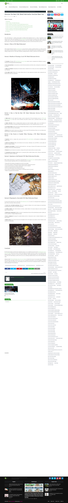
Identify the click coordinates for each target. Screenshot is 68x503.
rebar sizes (56, 255)
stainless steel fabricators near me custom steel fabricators (54, 270)
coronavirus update (50, 156)
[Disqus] (25, 339)
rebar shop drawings (51, 255)
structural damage (57, 303)
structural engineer (50, 313)
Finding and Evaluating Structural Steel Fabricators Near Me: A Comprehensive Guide (15, 489)
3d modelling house (57, 80)
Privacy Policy (57, 501)
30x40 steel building (50, 68)
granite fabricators (59, 186)
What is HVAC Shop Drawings (52, 356)
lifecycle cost (50, 212)
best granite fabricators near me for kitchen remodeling (54, 111)
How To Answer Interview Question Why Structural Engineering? (55, 202)
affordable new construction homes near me (54, 83)
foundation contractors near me (52, 179)
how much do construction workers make (53, 199)
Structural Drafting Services (52, 308)
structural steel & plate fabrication (53, 318)
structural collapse (50, 303)
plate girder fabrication (51, 235)
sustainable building (59, 346)
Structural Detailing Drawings (58, 305)
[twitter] (58, 1)
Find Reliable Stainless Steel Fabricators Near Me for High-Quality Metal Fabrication (15, 495)
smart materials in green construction (53, 265)
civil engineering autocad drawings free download (55, 121)
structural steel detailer (51, 326)
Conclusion (8, 31)
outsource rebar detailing (58, 229)
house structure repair (51, 197)
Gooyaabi (21, 501)
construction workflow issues (52, 143)
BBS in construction (50, 100)
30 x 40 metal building (58, 65)
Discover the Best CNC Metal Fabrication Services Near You (10, 294)
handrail (56, 192)
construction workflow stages (52, 144)
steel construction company (52, 285)
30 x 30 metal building (51, 65)
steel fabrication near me (51, 295)
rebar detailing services (59, 252)
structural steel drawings (51, 331)
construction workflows (51, 146)
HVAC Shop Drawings (51, 207)
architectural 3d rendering (51, 90)
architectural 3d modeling (51, 88)
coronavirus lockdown (59, 151)
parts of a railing (50, 230)
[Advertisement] (25, 366)
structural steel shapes (59, 338)
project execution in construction (52, 240)
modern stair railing (50, 222)
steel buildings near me (51, 283)
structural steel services (51, 338)
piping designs (50, 232)
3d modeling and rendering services (53, 75)
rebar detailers (56, 247)
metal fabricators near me (39, 265)
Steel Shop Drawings (51, 300)
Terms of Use (52, 501)
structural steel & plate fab (52, 316)
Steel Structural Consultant (9, 16)
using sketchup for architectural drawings (53, 353)
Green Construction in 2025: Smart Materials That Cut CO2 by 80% (57, 37)
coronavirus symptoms (58, 154)
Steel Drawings (58, 293)
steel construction (58, 283)
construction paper (50, 136)
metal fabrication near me (21, 265)
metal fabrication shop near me (30, 265)
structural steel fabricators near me (53, 336)
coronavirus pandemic (51, 154)
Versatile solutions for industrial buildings (54, 354)
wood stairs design (50, 364)
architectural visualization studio (52, 95)
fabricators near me (57, 174)
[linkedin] (62, 478)
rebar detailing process (51, 252)
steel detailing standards (51, 293)
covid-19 (49, 159)
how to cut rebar (50, 204)
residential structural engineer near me (53, 260)
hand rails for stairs (50, 192)
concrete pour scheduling (51, 128)
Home (6, 11)
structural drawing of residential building (53, 311)
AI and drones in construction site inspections (54, 85)
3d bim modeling (50, 73)
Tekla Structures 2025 (51, 348)
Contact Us (61, 501)
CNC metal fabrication (30, 139)
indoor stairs (49, 209)
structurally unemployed (51, 346)
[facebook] (56, 1)
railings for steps (59, 242)
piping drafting (55, 232)
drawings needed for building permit (53, 166)
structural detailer (50, 305)
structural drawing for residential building (53, 310)
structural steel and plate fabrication (53, 321)
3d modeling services (51, 80)
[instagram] (59, 1)
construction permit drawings (59, 136)
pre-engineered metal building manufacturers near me (55, 237)
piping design (55, 230)
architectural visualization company (53, 93)
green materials (59, 189)
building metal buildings (51, 118)
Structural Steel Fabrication (52, 333)
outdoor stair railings (51, 229)
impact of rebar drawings (58, 207)
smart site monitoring (51, 267)
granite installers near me (51, 189)
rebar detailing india (58, 250)
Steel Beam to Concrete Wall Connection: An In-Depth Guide (57, 47)
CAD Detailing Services (59, 118)
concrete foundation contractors (52, 126)
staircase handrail (50, 273)
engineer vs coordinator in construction (53, 169)
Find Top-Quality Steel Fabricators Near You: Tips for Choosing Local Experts (57, 51)
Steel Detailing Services (59, 290)
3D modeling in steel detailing (52, 78)
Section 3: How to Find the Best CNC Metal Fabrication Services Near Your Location (19, 25)
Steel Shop (54, 298)
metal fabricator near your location (21, 61)
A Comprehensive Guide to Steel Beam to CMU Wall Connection (57, 42)
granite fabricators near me (52, 187)
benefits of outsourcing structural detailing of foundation (54, 105)
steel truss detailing (57, 300)
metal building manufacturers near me (53, 214)
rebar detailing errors (51, 250)
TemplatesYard (12, 501)
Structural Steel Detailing (51, 328)
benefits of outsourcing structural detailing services (55, 106)
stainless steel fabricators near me (53, 268)
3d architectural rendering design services (54, 70)
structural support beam (51, 341)
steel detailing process (51, 290)
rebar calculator (50, 247)
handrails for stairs (50, 194)
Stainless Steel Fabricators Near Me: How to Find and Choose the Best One (57, 57)
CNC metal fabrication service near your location (18, 259)
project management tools (51, 242)
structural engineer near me (58, 313)
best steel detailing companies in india (53, 113)
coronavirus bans (50, 149)
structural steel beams (51, 323)
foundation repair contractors (52, 184)
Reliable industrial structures (52, 257)
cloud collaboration (50, 123)
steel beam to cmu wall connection (53, 275)
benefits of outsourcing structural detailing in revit (55, 103)
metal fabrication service (24, 201)
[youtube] (58, 15)
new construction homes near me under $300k (54, 227)
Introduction (8, 21)
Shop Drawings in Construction (52, 262)
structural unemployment (51, 343)
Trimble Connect (50, 351)
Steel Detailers (59, 285)
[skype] (62, 15)
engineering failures (51, 171)
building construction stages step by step (53, 116)
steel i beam (49, 298)
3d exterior (55, 73)
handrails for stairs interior (58, 194)
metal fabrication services (31, 159)
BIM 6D (61, 113)
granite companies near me (52, 186)
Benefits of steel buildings (51, 108)
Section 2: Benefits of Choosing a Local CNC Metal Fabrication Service (17, 24)
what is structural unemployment (52, 359)
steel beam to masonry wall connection (53, 278)
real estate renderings (51, 245)
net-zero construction (51, 224)
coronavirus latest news (51, 151)
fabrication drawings (51, 174)
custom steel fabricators (55, 159)
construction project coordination (52, 138)
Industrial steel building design (57, 209)
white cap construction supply (52, 361)
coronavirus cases (56, 149)
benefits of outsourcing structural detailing (54, 101)
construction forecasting (51, 131)
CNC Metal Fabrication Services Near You (13, 11)
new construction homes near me (52, 225)
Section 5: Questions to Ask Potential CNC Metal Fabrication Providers (17, 28)
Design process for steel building (52, 161)
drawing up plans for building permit (53, 164)
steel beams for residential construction (53, 280)
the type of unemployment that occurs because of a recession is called (55, 350)
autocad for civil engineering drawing (53, 98)
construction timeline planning (52, 141)
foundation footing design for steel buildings (54, 181)
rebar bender (57, 245)
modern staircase (57, 222)
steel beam (55, 273)
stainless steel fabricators (58, 267)
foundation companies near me (52, 176)
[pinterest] (61, 1)
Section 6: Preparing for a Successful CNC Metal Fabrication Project (16, 29)
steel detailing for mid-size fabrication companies (55, 288)
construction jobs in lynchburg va (52, 133)
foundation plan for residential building (53, 182)
